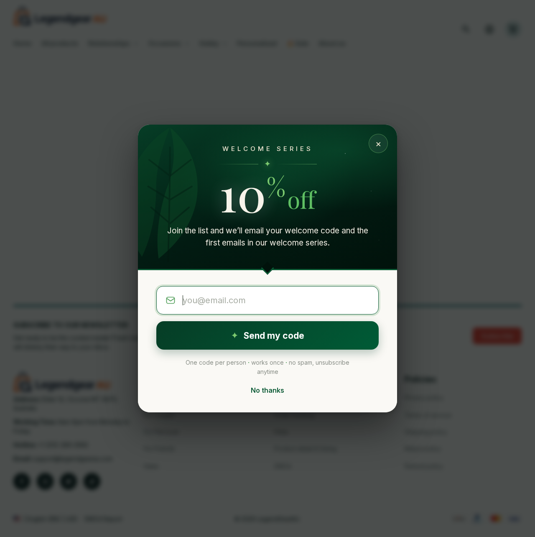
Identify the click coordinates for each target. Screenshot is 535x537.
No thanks (267, 390)
